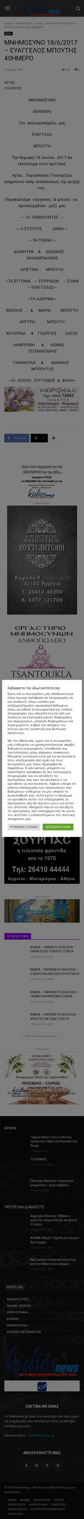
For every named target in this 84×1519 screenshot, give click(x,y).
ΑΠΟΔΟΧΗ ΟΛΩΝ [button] (58, 827)
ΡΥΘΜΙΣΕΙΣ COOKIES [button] (24, 827)
